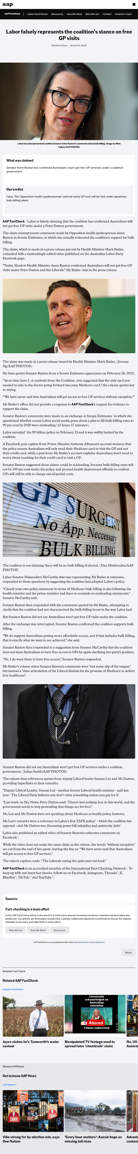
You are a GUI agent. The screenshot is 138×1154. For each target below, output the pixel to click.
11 (53, 876)
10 (30, 876)
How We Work (74, 14)
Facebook (79, 873)
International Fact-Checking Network (98, 868)
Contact (107, 14)
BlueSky (9, 877)
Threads (110, 873)
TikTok (23, 877)
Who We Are (92, 14)
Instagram (95, 873)
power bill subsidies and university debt (91, 825)
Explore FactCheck (13, 989)
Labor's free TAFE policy (76, 821)
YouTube (45, 877)
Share (128, 952)
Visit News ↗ (9, 1084)
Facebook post (16, 444)
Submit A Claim (123, 14)
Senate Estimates (99, 416)
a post (40, 453)
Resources (57, 14)
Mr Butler (73, 270)
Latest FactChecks (37, 14)
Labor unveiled (14, 432)
